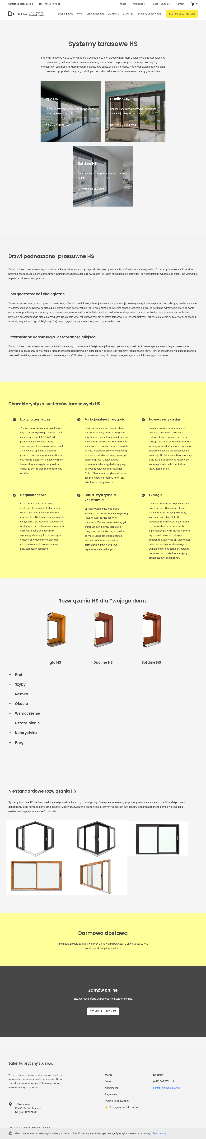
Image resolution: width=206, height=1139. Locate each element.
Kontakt (180, 3)
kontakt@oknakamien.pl (20, 4)
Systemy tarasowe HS (149, 13)
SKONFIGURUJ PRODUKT (182, 13)
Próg (19, 742)
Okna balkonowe (95, 13)
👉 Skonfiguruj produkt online (121, 1107)
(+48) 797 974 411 (163, 1081)
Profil (20, 674)
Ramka (21, 694)
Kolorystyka (26, 732)
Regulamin (111, 1094)
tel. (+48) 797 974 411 (50, 4)
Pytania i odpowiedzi (117, 1100)
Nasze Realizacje (161, 3)
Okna (80, 13)
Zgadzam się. (160, 1133)
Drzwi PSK (128, 13)
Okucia (21, 703)
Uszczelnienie (27, 723)
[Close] (196, 1133)
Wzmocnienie (27, 713)
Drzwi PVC (113, 13)
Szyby (20, 684)
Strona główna (65, 13)
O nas (123, 3)
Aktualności (139, 3)
